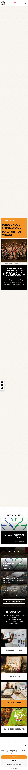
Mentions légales (14, 768)
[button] (26, 745)
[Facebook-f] (2, 382)
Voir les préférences (14, 764)
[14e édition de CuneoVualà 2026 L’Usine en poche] (14, 564)
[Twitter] (2, 388)
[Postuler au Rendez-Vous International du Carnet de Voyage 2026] (14, 592)
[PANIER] (20, 3)
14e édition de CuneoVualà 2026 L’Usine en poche (14, 536)
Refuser (14, 761)
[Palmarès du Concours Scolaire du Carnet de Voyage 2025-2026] (14, 578)
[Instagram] (2, 385)
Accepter (14, 757)
